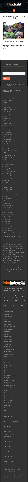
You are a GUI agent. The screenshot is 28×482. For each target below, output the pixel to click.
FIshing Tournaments (9, 159)
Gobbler (15, 256)
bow (21, 244)
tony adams (19, 265)
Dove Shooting (7, 141)
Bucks (13, 246)
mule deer (10, 264)
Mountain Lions (8, 189)
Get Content (15, 472)
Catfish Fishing (7, 123)
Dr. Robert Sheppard (12, 252)
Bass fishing (6, 244)
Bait (13, 242)
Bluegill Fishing (7, 111)
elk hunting (21, 252)
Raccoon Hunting (8, 203)
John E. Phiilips (7, 260)
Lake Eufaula (20, 263)
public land (14, 264)
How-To (6, 166)
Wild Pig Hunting (8, 230)
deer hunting (7, 250)
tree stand (9, 267)
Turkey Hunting (8, 226)
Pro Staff (6, 196)
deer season (5, 252)
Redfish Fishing (7, 207)
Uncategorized (7, 228)
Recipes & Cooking (8, 205)
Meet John (7, 469)
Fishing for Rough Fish (9, 155)
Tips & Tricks (7, 221)
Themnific (18, 478)
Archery (6, 102)
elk (17, 252)
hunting (5, 258)
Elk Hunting (7, 146)
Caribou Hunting (8, 121)
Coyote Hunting (8, 125)
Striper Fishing (7, 219)
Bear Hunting (7, 107)
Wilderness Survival (9, 233)
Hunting (13, 469)
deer (21, 248)
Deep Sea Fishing (8, 134)
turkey (13, 267)
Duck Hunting (7, 143)
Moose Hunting (8, 187)
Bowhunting (7, 116)
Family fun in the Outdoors (10, 150)
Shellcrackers (7, 210)
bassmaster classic (15, 244)
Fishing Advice (7, 153)
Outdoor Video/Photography (11, 194)
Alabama (4, 242)
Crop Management (8, 130)
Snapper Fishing (8, 212)
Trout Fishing (7, 223)
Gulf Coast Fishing (8, 164)
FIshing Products (8, 157)
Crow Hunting (7, 132)
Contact (21, 472)
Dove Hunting (7, 139)
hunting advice (13, 258)
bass (16, 242)
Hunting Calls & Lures (9, 171)
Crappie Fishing (8, 127)
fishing (14, 254)
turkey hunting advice (8, 271)
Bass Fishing (7, 105)
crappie (21, 246)
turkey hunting (15, 269)
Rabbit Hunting (7, 201)
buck (10, 246)
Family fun (6, 148)
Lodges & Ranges (8, 185)
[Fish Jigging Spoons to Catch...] (14, 30)
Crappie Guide (16, 248)
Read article (6, 48)
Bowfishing (7, 114)
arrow (11, 242)
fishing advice (7, 256)
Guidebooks (7, 472)
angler (8, 242)
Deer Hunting (7, 137)
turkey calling (6, 269)
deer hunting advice (17, 250)
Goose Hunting (7, 162)
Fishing (19, 469)
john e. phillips (10, 263)
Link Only (6, 182)
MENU (14, 10)
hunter (21, 256)
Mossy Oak (5, 264)
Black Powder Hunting (9, 109)
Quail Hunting (7, 198)
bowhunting (5, 246)
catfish (16, 246)
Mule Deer (6, 191)
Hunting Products (8, 175)
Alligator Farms (8, 100)
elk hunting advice (7, 254)
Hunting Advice (8, 169)
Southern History (8, 217)
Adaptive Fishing (8, 95)
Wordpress (6, 478)
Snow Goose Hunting (9, 214)
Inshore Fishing (8, 178)
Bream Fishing (7, 118)
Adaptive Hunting (8, 98)
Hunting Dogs (7, 173)
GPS (18, 256)
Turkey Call (18, 267)
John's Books (7, 180)
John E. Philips (16, 260)
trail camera (5, 267)
